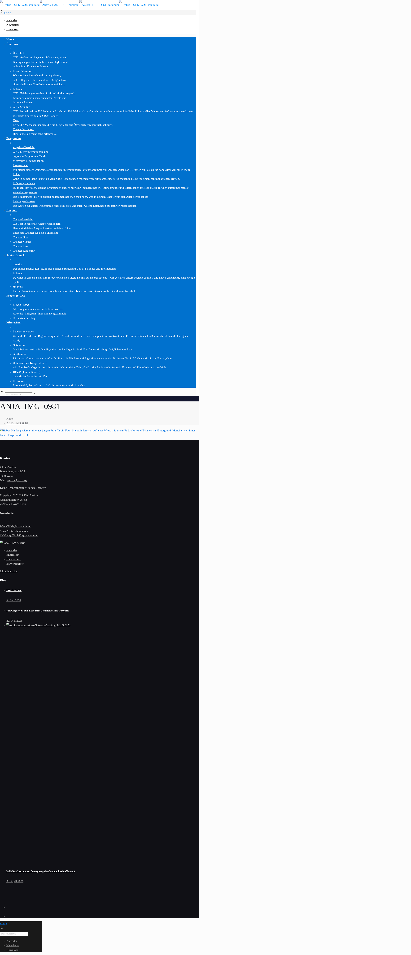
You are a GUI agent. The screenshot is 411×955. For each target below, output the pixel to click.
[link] (34, 393)
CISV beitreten (8, 571)
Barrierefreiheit (15, 563)
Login (7, 12)
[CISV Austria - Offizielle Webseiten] (79, 5)
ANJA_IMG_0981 (17, 423)
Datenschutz (13, 559)
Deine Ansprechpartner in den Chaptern (23, 487)
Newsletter (12, 24)
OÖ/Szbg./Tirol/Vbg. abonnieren (19, 535)
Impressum (12, 554)
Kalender (11, 20)
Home (9, 418)
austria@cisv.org (17, 480)
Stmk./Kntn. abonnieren (14, 531)
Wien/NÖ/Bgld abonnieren (15, 526)
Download (12, 29)
